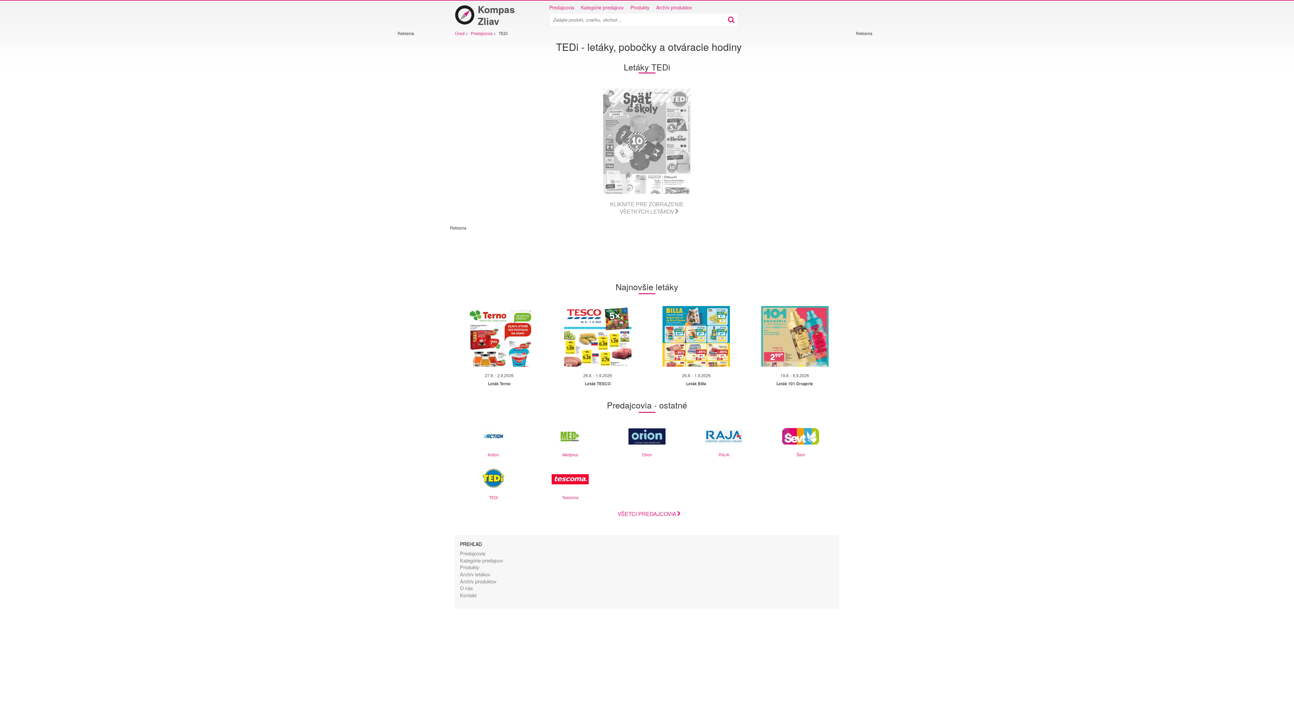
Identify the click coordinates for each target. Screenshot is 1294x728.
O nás (466, 588)
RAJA (724, 454)
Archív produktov (674, 7)
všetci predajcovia (647, 514)
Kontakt (468, 595)
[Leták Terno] (499, 336)
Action (493, 454)
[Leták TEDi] (647, 141)
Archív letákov (475, 574)
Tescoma (570, 497)
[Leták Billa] (696, 336)
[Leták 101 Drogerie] (795, 336)
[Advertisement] (418, 137)
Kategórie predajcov (602, 7)
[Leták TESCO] (597, 336)
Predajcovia (561, 7)
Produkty (639, 7)
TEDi (493, 497)
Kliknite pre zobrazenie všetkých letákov (647, 208)
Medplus (570, 454)
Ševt (801, 454)
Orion (647, 454)
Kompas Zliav (496, 15)
